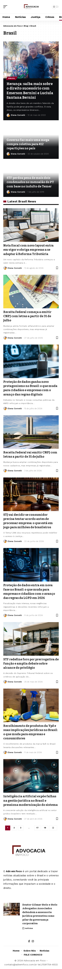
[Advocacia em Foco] (31, 7)
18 (45, 828)
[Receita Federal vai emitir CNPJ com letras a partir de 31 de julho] (31, 432)
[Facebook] (29, 941)
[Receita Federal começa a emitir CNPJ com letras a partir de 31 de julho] (31, 291)
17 (37, 828)
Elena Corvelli (18, 115)
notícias (29, 928)
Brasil (11, 78)
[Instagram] (33, 941)
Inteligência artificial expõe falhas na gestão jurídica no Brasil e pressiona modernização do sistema (30, 800)
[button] (6, 6)
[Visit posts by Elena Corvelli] (8, 115)
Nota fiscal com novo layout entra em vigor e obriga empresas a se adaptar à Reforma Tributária (28, 250)
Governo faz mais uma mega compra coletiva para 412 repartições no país (28, 144)
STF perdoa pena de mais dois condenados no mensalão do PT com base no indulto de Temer (30, 182)
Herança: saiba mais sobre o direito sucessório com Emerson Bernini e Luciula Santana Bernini (30, 91)
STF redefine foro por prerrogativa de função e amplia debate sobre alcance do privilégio (31, 664)
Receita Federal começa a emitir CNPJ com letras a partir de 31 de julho (27, 316)
